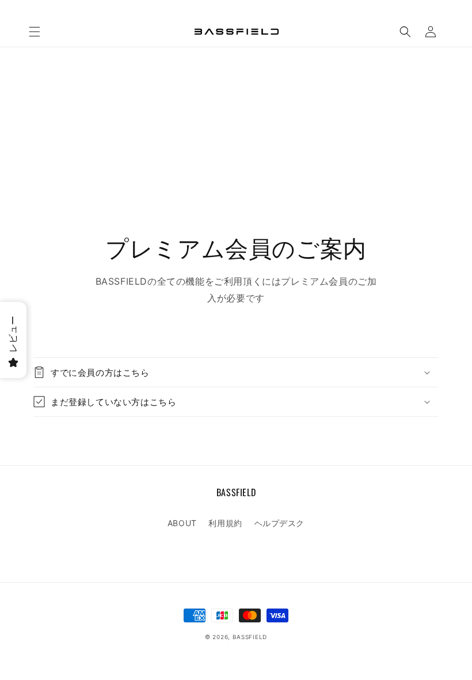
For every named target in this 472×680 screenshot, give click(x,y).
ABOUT (182, 523)
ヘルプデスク (279, 523)
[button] (34, 31)
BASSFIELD (250, 636)
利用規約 (225, 523)
